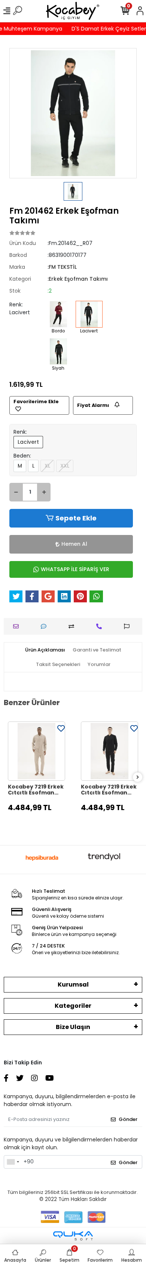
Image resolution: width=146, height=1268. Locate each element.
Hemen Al (74, 544)
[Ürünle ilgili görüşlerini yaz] (45, 626)
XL (47, 465)
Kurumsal (73, 984)
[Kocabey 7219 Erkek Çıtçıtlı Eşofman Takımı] (36, 751)
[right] (137, 777)
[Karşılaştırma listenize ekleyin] (73, 626)
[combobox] (12, 1162)
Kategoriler (73, 1005)
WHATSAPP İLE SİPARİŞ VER (75, 569)
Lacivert (28, 442)
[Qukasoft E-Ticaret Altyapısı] (73, 1235)
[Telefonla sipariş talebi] (100, 626)
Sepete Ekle (76, 518)
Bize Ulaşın (73, 1027)
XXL (64, 465)
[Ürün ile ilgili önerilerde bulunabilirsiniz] (128, 626)
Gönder (128, 1119)
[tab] (45, 650)
